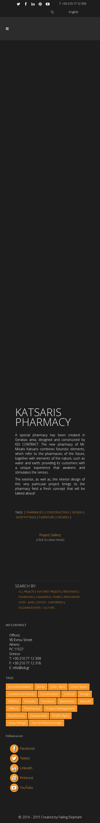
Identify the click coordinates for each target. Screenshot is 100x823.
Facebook (27, 748)
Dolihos (13, 701)
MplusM (85, 701)
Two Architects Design (46, 723)
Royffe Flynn (60, 715)
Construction (49, 694)
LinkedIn (26, 768)
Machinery (67, 701)
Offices (13, 708)
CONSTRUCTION (58, 512)
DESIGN (77, 512)
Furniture (47, 701)
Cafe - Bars (57, 687)
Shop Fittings (17, 723)
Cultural (69, 694)
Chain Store (79, 687)
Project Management (60, 708)
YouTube (26, 787)
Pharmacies (32, 708)
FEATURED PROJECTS (48, 591)
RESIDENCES (70, 591)
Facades (30, 701)
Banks (41, 687)
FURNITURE (46, 517)
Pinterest (26, 777)
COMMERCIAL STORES (48, 597)
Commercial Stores (21, 694)
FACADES (63, 517)
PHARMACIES (34, 512)
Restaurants (38, 715)
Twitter (25, 758)
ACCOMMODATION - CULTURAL (37, 607)
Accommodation (19, 687)
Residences (16, 715)
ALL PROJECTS (26, 591)
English (73, 12)
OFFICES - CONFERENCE (50, 602)
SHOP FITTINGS (26, 517)
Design (84, 694)
